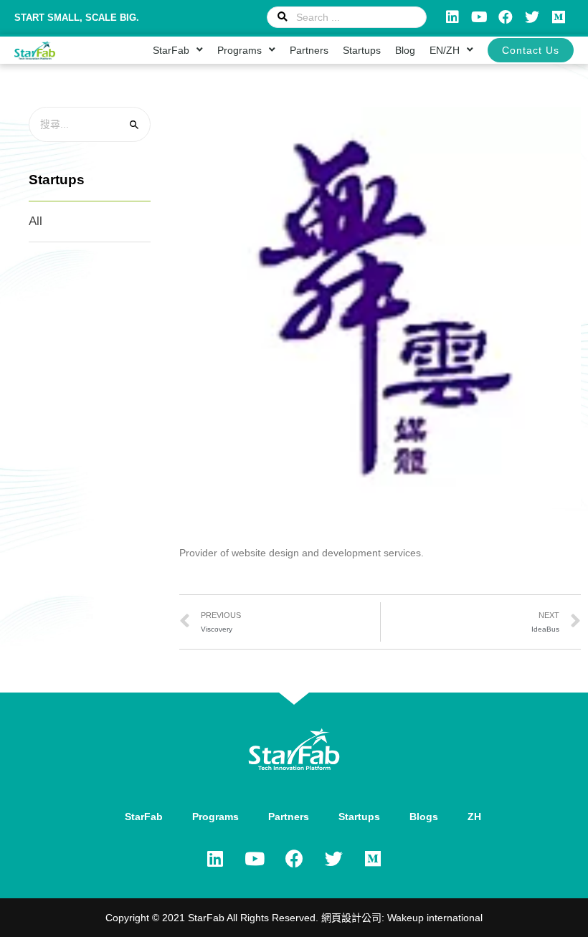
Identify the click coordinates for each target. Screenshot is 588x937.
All (35, 221)
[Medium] (558, 17)
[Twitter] (532, 17)
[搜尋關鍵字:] (90, 124)
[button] (531, 50)
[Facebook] (505, 17)
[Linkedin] (452, 17)
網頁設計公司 (351, 917)
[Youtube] (479, 17)
